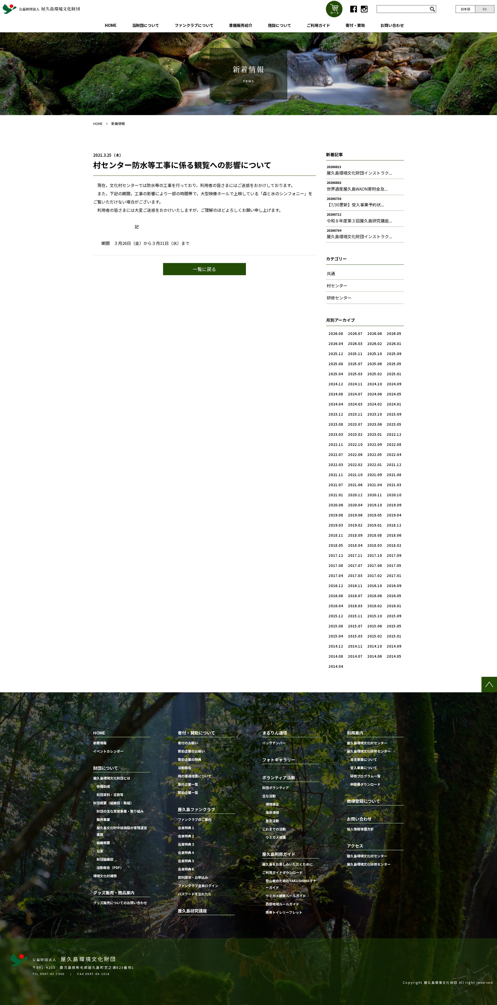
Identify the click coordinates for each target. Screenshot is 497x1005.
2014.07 (355, 656)
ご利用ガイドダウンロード (282, 872)
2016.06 (374, 595)
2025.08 (335, 363)
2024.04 (335, 404)
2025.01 (394, 373)
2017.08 (335, 565)
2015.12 (335, 615)
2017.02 (374, 575)
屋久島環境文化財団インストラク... (359, 173)
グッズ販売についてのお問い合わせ (120, 902)
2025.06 (374, 363)
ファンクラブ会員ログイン (198, 885)
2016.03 (355, 605)
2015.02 (374, 636)
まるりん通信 (274, 733)
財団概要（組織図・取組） (113, 802)
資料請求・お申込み (193, 877)
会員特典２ (186, 836)
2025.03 (355, 373)
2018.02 (394, 545)
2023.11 (355, 414)
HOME (110, 25)
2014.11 (355, 646)
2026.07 (355, 333)
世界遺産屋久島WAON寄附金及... (357, 189)
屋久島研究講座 (192, 911)
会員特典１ (186, 827)
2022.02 (355, 464)
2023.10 (374, 414)
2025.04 (335, 373)
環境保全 (272, 804)
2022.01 (374, 464)
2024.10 (374, 383)
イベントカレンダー (108, 751)
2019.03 (335, 525)
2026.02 (374, 343)
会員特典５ (186, 860)
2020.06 (335, 505)
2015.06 (374, 626)
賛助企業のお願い (191, 751)
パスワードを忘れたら (194, 893)
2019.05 (374, 515)
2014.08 (335, 656)
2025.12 (335, 353)
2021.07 (335, 484)
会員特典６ (186, 869)
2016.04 (335, 605)
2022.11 (335, 444)
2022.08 (394, 444)
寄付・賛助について (196, 733)
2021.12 (394, 464)
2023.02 (355, 434)
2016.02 (374, 605)
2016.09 (394, 585)
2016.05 (394, 595)
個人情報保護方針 (360, 829)
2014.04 (335, 666)
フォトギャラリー (278, 759)
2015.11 (355, 615)
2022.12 (394, 434)
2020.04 (355, 505)
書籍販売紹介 (240, 25)
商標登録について (363, 801)
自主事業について (363, 759)
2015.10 (374, 615)
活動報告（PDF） (110, 867)
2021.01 (335, 494)
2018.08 (374, 535)
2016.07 (355, 595)
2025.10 (374, 353)
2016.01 (394, 605)
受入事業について (363, 767)
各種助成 (103, 786)
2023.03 (335, 434)
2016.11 (355, 585)
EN (485, 9)
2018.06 (394, 535)
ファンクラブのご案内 (194, 819)
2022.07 (335, 454)
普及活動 (272, 820)
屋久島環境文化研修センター (369, 751)
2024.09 (394, 383)
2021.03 (394, 484)
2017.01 (394, 575)
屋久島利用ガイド (278, 854)
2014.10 (374, 646)
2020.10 (394, 494)
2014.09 (394, 646)
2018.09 (355, 535)
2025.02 (374, 373)
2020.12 (355, 494)
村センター (337, 285)
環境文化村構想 (105, 875)
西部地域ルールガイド (282, 904)
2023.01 (374, 434)
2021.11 (335, 474)
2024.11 (355, 383)
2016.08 (335, 595)
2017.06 (374, 565)
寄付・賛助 (355, 25)
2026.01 (394, 343)
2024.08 (335, 394)
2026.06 (374, 333)
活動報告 (184, 767)
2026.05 (394, 333)
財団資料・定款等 (110, 794)
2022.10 (355, 444)
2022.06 (355, 454)
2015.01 (394, 636)
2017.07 (355, 565)
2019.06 (355, 515)
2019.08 (335, 515)
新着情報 (118, 123)
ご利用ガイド (318, 25)
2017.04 (335, 575)
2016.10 (374, 585)
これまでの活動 (274, 829)
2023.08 (335, 424)
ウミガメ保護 (276, 837)
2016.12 (335, 585)
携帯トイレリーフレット (284, 912)
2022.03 (335, 464)
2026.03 (355, 343)
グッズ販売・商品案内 (114, 892)
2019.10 (374, 505)
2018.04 (355, 545)
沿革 (100, 851)
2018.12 (394, 525)
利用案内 (355, 733)
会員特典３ (186, 844)
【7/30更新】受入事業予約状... (355, 204)
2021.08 (394, 474)
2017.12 (335, 555)
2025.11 (355, 353)
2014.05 (394, 656)
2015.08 (335, 626)
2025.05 (394, 363)
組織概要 (103, 842)
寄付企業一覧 (188, 784)
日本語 (465, 9)
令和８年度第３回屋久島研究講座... (359, 221)
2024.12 (335, 383)
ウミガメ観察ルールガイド (286, 895)
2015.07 (355, 626)
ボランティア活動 (278, 777)
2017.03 (355, 575)
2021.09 (374, 474)
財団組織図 (105, 859)
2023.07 (355, 424)
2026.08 (335, 333)
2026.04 (335, 343)
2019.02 (355, 525)
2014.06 (374, 656)
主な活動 (269, 795)
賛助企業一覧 (188, 792)
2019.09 (394, 505)
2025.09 (394, 353)
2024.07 (355, 394)
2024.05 (394, 394)
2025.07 (355, 363)
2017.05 (394, 565)
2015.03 (355, 636)
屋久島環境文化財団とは (111, 778)
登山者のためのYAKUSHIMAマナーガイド (291, 884)
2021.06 (355, 484)
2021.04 (374, 484)
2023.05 (394, 424)
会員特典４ (186, 852)
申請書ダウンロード (365, 784)
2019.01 (374, 525)
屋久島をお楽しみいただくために (287, 864)
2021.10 (355, 474)
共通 (331, 273)
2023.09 (394, 414)
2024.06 (374, 394)
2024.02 (374, 404)
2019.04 (394, 515)
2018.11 (335, 535)
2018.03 (374, 545)
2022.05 (374, 454)
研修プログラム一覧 (365, 776)
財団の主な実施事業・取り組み (120, 811)
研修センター (339, 298)
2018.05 (335, 545)
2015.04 (335, 636)
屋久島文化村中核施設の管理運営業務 (122, 831)
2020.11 (374, 494)
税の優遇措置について (194, 776)
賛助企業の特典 (189, 759)
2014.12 (335, 646)
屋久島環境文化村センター (367, 742)
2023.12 (335, 414)
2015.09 (394, 615)
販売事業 (103, 819)
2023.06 (374, 424)
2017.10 (374, 555)
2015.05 (394, 626)
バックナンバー (274, 742)
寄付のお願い (188, 742)
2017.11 (355, 555)
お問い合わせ (392, 25)
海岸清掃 (272, 812)
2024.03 (355, 404)
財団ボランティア (275, 787)
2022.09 (374, 444)
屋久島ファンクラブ (196, 809)
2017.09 (394, 555)
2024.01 (394, 404)
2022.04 (394, 454)
